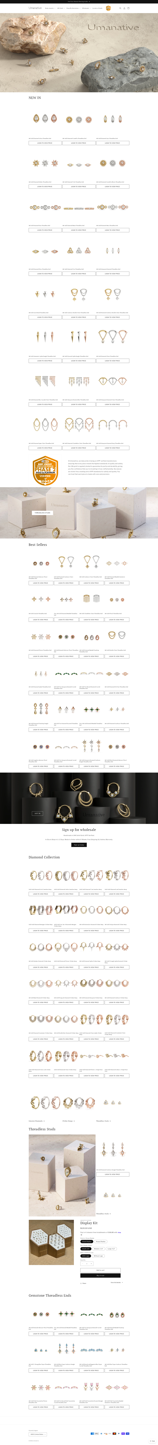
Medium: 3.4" (98, 1249)
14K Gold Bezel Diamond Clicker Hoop (39, 998)
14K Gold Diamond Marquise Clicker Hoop (90, 998)
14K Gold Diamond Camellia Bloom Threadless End (110, 182)
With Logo (85, 1256)
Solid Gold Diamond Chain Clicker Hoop (65, 1070)
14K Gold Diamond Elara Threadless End (39, 269)
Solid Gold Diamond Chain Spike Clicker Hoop (90, 1034)
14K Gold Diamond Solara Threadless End (40, 138)
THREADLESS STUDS (42, 513)
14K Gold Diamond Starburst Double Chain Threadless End (112, 313)
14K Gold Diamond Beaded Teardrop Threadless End (89, 651)
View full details (116, 1282)
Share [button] (84, 1283)
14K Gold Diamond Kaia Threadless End (39, 225)
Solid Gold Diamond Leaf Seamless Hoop (116, 889)
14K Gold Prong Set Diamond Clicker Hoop (65, 998)
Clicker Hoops (67, 1121)
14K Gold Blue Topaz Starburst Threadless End (116, 1365)
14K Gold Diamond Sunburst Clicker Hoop (116, 998)
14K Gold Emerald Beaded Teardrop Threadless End (114, 1328)
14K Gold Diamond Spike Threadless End (40, 687)
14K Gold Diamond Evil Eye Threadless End (116, 687)
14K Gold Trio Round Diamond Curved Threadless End (89, 687)
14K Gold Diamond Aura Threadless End (107, 138)
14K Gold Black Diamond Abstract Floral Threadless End (116, 761)
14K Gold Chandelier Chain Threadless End (91, 613)
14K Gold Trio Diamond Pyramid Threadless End (66, 724)
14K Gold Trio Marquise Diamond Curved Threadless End (65, 761)
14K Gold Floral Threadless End (113, 613)
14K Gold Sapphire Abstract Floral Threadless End (38, 761)
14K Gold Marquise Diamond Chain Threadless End (110, 400)
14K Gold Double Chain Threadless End (115, 650)
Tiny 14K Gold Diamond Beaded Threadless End (65, 614)
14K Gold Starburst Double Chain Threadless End (75, 313)
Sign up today (79, 845)
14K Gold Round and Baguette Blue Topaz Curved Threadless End (90, 1365)
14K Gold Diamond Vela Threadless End (73, 182)
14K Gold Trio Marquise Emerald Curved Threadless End (65, 687)
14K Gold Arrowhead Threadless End (38, 313)
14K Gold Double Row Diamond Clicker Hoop (66, 1033)
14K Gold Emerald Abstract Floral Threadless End (66, 651)
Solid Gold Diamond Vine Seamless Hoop (90, 889)
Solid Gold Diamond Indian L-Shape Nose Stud (116, 1070)
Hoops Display (100, 1241)
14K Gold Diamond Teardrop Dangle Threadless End (38, 724)
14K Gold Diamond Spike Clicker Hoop (89, 961)
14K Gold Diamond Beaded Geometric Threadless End (115, 577)
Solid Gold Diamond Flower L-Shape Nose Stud (90, 1070)
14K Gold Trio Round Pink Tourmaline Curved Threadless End (64, 1401)
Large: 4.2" (111, 1249)
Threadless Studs (102, 1121)
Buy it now (100, 1275)
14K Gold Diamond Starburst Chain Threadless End (63, 577)
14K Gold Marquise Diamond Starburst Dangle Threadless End (89, 761)
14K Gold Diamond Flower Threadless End (40, 650)
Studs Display (86, 1241)
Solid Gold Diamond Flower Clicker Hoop (65, 961)
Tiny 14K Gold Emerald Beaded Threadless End (90, 724)
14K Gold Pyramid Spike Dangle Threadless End (75, 356)
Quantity (82, 1260)
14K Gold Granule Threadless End (38, 613)
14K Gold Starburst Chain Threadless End (90, 577)
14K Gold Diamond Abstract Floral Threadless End (38, 577)
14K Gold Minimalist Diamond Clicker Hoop (91, 924)
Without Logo (98, 1256)
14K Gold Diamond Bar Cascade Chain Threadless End (43, 400)
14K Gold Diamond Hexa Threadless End (107, 225)
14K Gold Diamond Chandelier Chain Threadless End (76, 443)
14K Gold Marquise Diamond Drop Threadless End (109, 443)
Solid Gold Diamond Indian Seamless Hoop (65, 889)
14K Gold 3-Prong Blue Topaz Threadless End (40, 1365)
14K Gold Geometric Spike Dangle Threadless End (42, 356)
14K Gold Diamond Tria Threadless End (73, 269)
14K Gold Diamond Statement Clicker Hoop (40, 1033)
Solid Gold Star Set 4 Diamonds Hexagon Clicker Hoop (65, 925)
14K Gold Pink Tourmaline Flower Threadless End (38, 1401)
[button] (50, 8)
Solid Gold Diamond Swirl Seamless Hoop (40, 889)
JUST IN (37, 813)
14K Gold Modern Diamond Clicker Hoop (40, 961)
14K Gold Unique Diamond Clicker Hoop (116, 924)
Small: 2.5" (86, 1249)
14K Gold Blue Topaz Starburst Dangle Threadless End (64, 1365)
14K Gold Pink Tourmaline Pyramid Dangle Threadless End (91, 1401)
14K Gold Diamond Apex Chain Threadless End (41, 443)
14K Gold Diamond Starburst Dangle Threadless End (110, 1170)
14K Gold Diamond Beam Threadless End (73, 225)
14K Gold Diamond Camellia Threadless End (74, 138)
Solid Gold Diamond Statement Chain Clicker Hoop (115, 1033)
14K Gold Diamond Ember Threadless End (40, 182)
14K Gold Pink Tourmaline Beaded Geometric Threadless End (114, 1401)
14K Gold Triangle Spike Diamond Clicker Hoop (116, 962)
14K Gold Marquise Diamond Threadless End (108, 269)
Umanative (36, 1440)
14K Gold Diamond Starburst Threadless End (117, 723)
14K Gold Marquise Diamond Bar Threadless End (75, 400)
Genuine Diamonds (36, 1121)
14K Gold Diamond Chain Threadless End (107, 356)
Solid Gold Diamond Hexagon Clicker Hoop (40, 924)
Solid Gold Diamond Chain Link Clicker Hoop (39, 1070)
